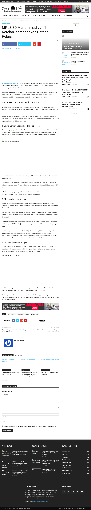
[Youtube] (87, 1)
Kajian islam (65, 454)
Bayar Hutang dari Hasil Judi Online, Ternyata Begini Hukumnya (15, 331)
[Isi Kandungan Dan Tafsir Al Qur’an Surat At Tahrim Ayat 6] (36, 470)
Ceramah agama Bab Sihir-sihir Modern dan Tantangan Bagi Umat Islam (50, 453)
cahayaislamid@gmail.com (40, 501)
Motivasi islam (66, 468)
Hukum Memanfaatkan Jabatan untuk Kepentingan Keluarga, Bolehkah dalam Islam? (20, 472)
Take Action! (67, 1)
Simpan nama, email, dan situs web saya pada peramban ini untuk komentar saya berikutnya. (29, 426)
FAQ (84, 508)
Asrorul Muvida (10, 40)
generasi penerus (12, 314)
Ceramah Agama (67, 470)
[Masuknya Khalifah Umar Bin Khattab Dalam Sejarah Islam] (65, 63)
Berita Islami (66, 452)
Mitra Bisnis (62, 508)
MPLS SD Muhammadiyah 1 (10, 83)
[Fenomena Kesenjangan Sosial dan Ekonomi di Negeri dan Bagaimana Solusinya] (65, 55)
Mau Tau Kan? (66, 473)
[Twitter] (85, 1)
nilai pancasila (34, 314)
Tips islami (65, 457)
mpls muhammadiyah (23, 314)
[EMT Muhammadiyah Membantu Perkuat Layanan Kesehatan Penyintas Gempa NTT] (30, 365)
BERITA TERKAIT (7, 355)
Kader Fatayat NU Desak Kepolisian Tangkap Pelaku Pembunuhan (46, 331)
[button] (87, 16)
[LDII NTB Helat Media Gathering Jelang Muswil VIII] (11, 365)
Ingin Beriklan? (78, 508)
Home (28, 1)
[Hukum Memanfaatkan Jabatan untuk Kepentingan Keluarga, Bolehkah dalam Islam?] (6, 473)
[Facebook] (77, 1)
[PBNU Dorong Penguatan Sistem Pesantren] (50, 365)
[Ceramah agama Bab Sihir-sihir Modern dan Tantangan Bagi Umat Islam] (36, 453)
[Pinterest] (82, 1)
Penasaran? (34, 1)
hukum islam (66, 460)
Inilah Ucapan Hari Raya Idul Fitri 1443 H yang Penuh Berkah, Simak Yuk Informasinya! (75, 92)
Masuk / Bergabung (20, 1)
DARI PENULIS (18, 355)
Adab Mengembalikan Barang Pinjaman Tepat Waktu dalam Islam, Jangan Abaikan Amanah (20, 463)
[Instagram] (79, 1)
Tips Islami (40, 1)
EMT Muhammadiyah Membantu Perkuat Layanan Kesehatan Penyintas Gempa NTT (30, 374)
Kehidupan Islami (49, 1)
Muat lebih (75, 113)
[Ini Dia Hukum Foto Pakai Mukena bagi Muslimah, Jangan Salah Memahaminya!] (36, 462)
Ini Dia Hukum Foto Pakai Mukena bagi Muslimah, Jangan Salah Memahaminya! (50, 462)
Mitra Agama (69, 508)
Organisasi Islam (58, 1)
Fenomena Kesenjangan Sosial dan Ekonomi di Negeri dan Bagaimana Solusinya (80, 54)
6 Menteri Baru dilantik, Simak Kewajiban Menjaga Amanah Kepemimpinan (72, 104)
